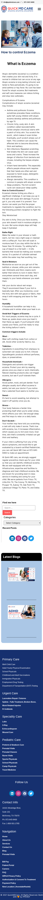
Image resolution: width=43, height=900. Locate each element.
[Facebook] (25, 538)
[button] (39, 9)
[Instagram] (18, 538)
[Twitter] (31, 538)
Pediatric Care (11, 739)
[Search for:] (19, 507)
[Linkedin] (12, 538)
